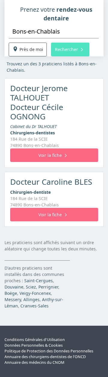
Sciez (31, 287)
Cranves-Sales (34, 306)
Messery (12, 299)
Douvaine (13, 287)
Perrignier (48, 287)
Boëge (10, 293)
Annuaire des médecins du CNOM (34, 362)
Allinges (31, 299)
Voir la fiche (50, 155)
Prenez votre (56, 13)
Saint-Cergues (38, 280)
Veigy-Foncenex (35, 293)
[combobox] (54, 31)
